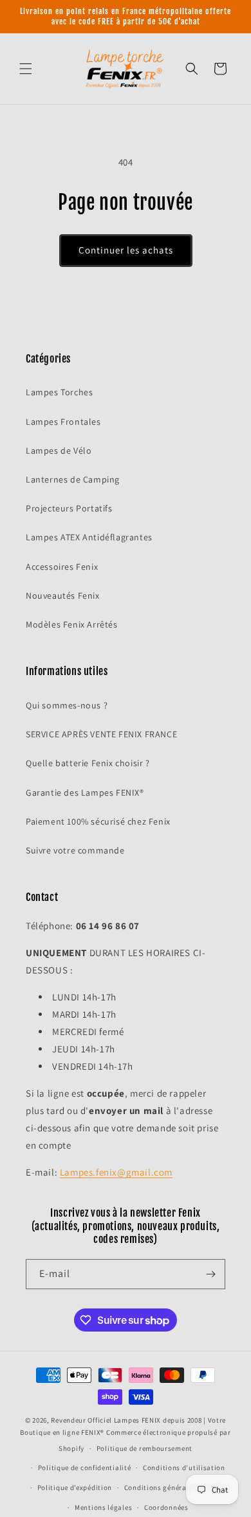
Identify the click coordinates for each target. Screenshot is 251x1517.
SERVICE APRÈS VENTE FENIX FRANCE (101, 734)
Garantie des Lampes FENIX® (85, 792)
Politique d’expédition (74, 1487)
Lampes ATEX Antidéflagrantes (89, 537)
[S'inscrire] (210, 1274)
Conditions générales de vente (175, 1487)
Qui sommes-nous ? (66, 705)
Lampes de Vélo (58, 450)
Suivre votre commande (75, 850)
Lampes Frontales (63, 421)
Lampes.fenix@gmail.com (116, 1172)
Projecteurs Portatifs (69, 508)
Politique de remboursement (144, 1448)
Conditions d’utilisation (184, 1467)
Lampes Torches (59, 392)
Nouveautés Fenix (63, 595)
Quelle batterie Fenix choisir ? (88, 763)
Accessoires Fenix (62, 566)
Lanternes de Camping (73, 479)
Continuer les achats (126, 250)
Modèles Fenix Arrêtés (72, 624)
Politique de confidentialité (84, 1467)
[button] (26, 69)
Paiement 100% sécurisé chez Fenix (98, 821)
